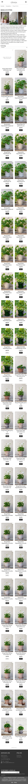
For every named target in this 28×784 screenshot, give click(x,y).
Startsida (2, 6)
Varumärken (8, 6)
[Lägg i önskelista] (12, 50)
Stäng (15, 782)
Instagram (19, 757)
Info (7, 352)
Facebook (19, 755)
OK (17, 772)
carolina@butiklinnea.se (8, 762)
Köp (7, 74)
